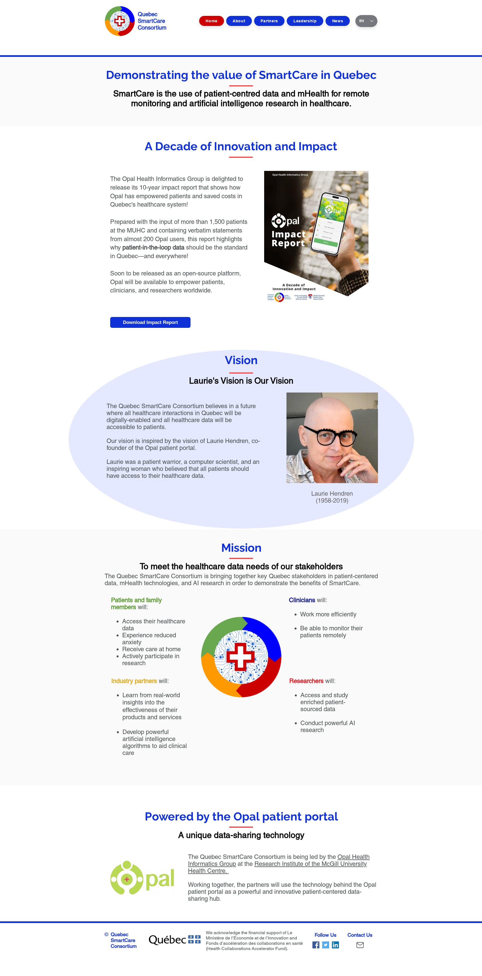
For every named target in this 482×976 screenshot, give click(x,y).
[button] (305, 21)
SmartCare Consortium (124, 943)
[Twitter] (325, 944)
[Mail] (360, 944)
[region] (149, 642)
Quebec (119, 934)
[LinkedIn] (335, 944)
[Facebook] (315, 944)
